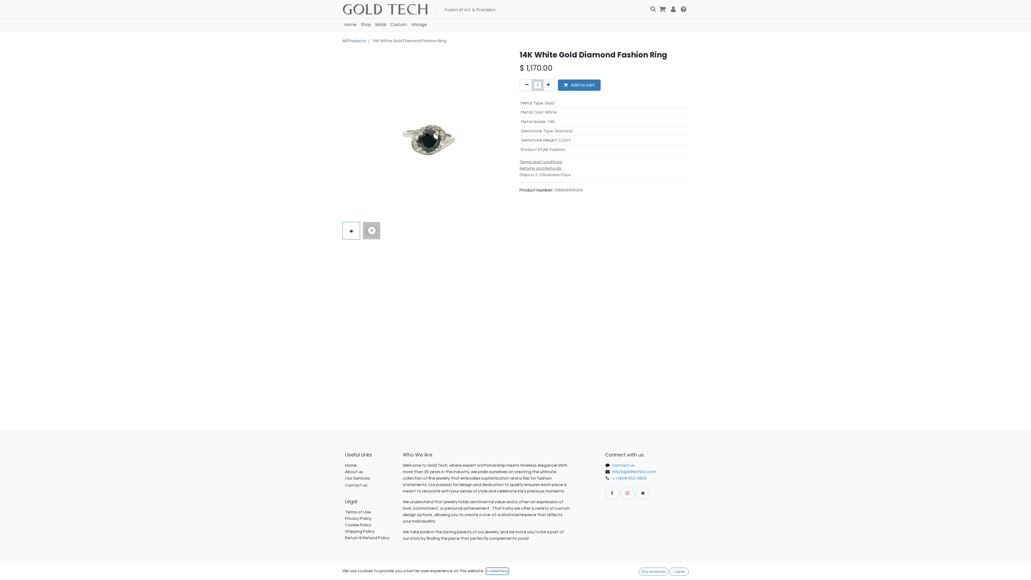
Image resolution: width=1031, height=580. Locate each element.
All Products (354, 41)
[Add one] (548, 85)
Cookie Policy (497, 571)
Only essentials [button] (653, 571)
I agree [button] (679, 571)
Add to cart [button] (582, 85)
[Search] (653, 9)
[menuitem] (350, 25)
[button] (350, 135)
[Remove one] (527, 85)
